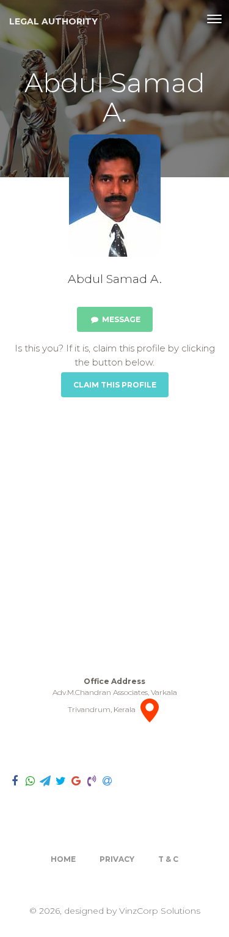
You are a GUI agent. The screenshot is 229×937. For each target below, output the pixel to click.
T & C (168, 859)
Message (120, 319)
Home (63, 859)
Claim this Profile (114, 384)
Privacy (117, 859)
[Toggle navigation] (214, 19)
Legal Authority (53, 21)
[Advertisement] (114, 537)
